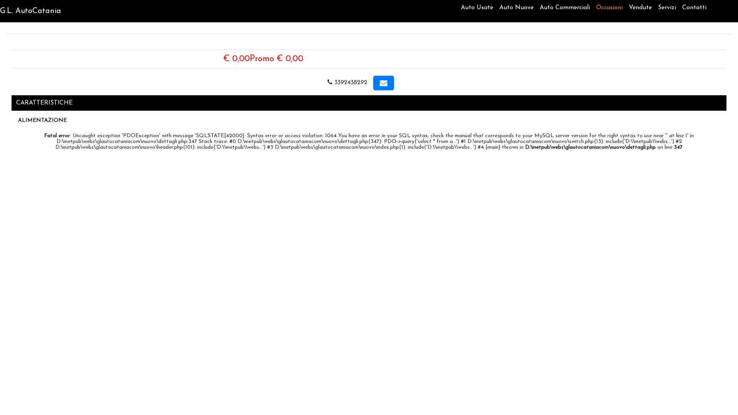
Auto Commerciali (565, 8)
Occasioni (609, 8)
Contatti (694, 8)
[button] (383, 83)
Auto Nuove (516, 8)
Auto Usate (477, 8)
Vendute (640, 8)
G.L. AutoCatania (30, 11)
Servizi (667, 8)
